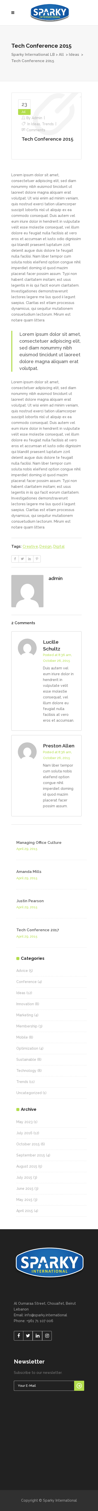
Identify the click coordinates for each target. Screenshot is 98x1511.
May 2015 (24, 1200)
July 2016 (24, 1133)
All (61, 54)
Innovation (25, 1004)
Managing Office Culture (39, 842)
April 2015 (24, 1211)
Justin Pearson (30, 901)
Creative (30, 546)
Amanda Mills (28, 871)
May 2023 (24, 1122)
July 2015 (24, 1177)
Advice (22, 971)
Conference (26, 982)
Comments (35, 130)
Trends (48, 124)
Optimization (27, 1048)
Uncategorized (29, 1093)
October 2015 (28, 1144)
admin (37, 118)
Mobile (22, 1037)
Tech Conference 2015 (47, 139)
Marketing (24, 1015)
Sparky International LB (33, 54)
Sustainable (26, 1059)
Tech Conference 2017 (37, 930)
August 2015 (26, 1166)
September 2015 (30, 1155)
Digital (59, 546)
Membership (26, 1026)
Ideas (74, 54)
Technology (26, 1071)
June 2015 (24, 1189)
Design (45, 546)
